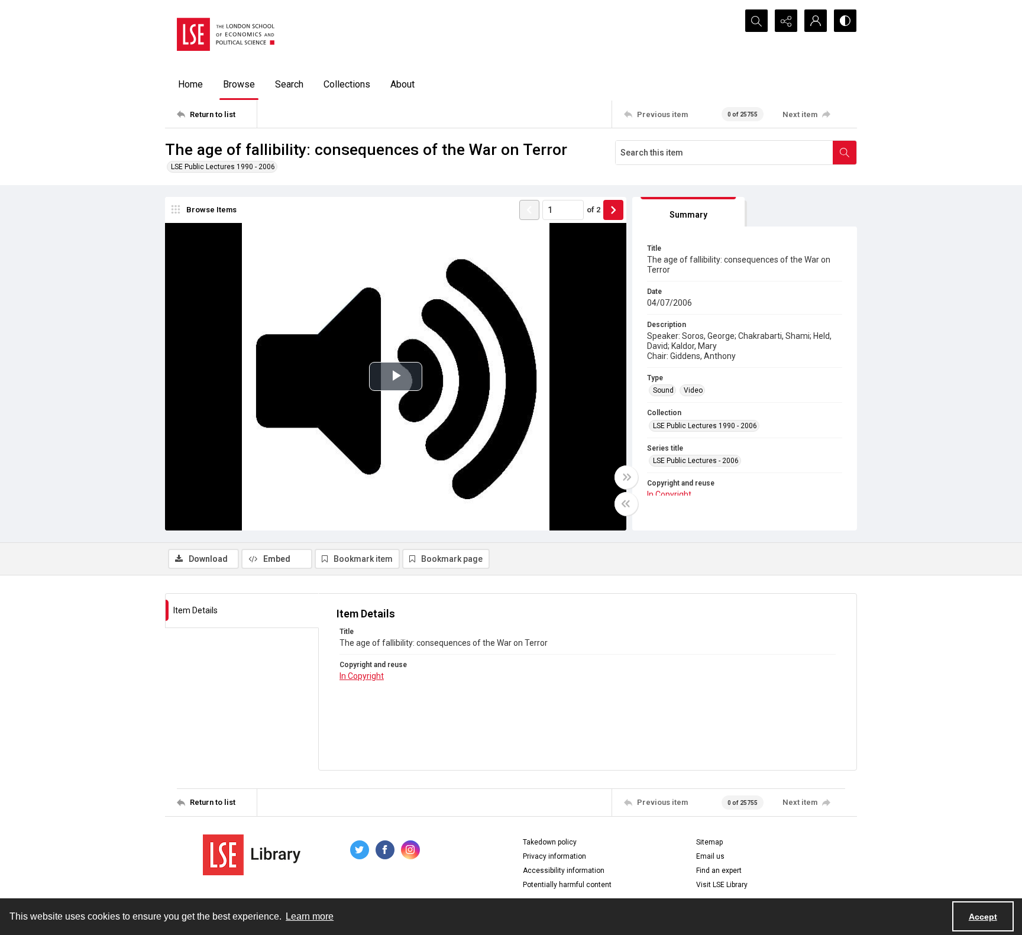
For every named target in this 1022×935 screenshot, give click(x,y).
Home (190, 84)
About (402, 84)
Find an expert (719, 870)
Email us (710, 856)
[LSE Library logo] (251, 854)
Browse (239, 84)
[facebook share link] (385, 849)
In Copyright (669, 494)
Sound (663, 390)
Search (289, 84)
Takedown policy (550, 842)
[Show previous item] (529, 210)
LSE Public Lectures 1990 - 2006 (223, 167)
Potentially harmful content (567, 885)
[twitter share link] (359, 849)
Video (693, 390)
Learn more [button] (310, 916)
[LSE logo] (225, 34)
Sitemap (709, 842)
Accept (983, 916)
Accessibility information (563, 870)
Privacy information (554, 856)
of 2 (593, 209)
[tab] (688, 212)
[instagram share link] (410, 849)
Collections (347, 84)
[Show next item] (613, 210)
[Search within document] (844, 152)
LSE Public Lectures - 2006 (696, 461)
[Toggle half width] (626, 504)
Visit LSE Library (722, 885)
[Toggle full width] (626, 477)
